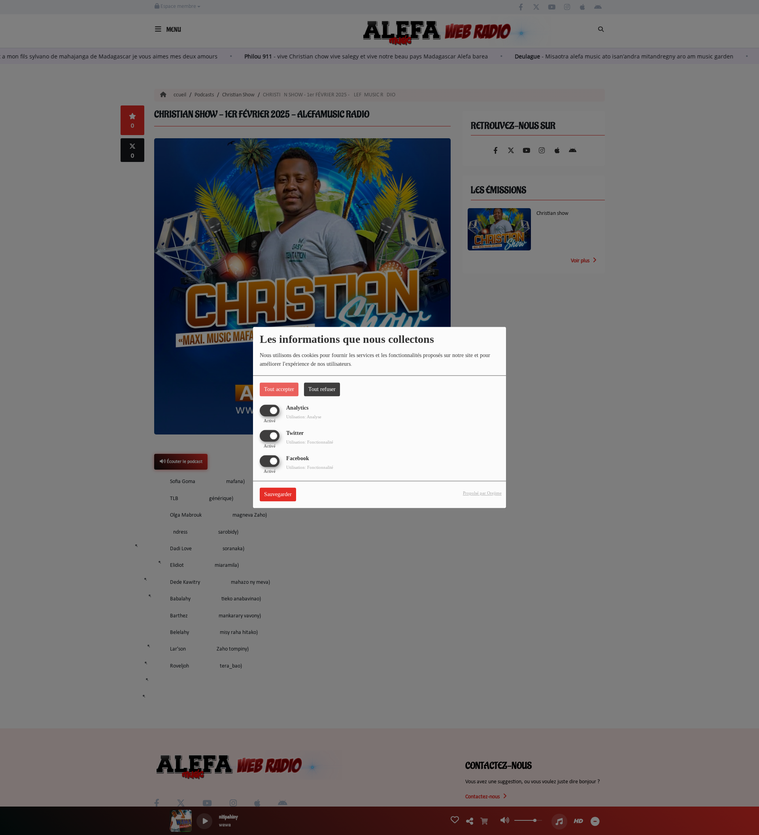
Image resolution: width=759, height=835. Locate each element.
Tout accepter (279, 389)
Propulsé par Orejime (482, 493)
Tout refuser (322, 389)
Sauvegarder (278, 495)
